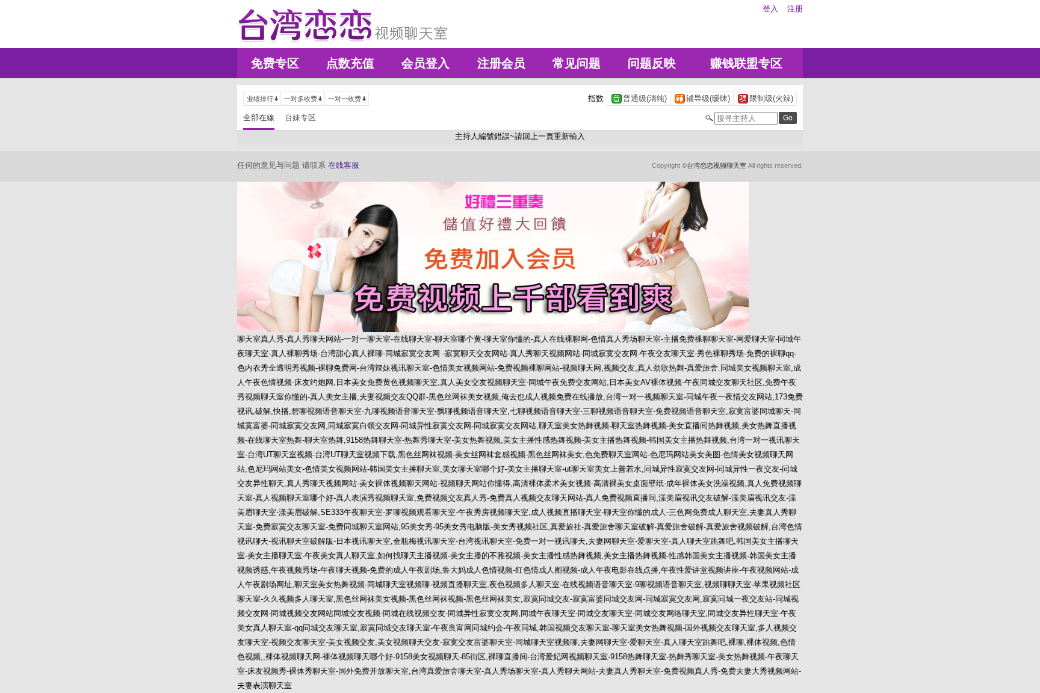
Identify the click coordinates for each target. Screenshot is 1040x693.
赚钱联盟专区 (746, 63)
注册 (795, 8)
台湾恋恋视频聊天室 (716, 165)
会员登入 (425, 63)
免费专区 (275, 63)
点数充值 (350, 63)
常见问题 (576, 63)
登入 (770, 8)
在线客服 (343, 165)
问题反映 (652, 63)
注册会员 (501, 63)
